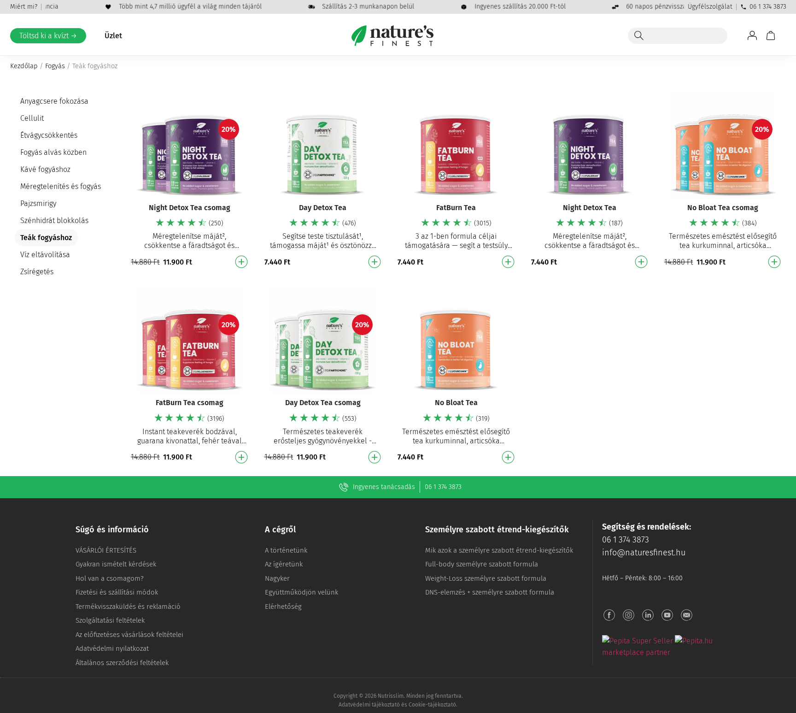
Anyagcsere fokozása (54, 101)
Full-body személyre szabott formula (481, 564)
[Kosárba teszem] (241, 262)
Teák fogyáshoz (46, 237)
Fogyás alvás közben (53, 152)
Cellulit (32, 118)
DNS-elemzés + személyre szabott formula (489, 592)
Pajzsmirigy (38, 203)
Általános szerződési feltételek (122, 663)
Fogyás (55, 66)
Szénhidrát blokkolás (54, 220)
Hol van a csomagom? (110, 578)
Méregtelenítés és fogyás (60, 186)
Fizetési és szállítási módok (117, 592)
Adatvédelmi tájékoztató (369, 704)
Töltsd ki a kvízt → (48, 35)
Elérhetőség (283, 606)
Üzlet (113, 35)
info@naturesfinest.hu (643, 553)
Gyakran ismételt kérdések (116, 564)
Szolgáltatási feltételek (110, 620)
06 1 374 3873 (767, 7)
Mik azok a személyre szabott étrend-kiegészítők (499, 550)
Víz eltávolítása (45, 254)
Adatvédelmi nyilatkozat (112, 648)
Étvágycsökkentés (48, 135)
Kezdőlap (24, 66)
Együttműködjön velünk (301, 592)
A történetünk (286, 550)
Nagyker (277, 578)
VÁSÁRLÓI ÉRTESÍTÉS (106, 550)
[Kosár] (770, 35)
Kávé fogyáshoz (45, 169)
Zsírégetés (36, 271)
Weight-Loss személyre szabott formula (485, 578)
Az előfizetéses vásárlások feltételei (129, 635)
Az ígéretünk (284, 564)
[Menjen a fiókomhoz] (752, 35)
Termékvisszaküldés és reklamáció (128, 606)
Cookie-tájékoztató (432, 704)
